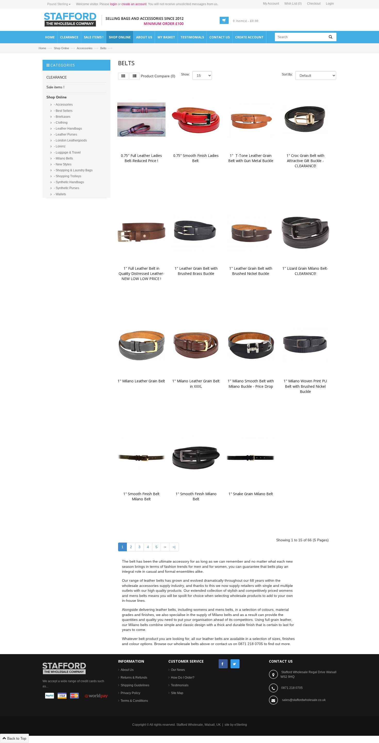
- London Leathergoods (70, 140)
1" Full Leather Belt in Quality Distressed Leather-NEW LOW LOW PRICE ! (141, 273)
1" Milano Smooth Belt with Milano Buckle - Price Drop (251, 383)
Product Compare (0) (158, 76)
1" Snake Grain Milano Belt (250, 493)
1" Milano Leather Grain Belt (141, 380)
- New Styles (62, 164)
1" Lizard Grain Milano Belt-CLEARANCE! (305, 271)
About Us (127, 670)
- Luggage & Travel (67, 152)
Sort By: (287, 74)
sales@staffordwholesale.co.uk (304, 700)
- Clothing (60, 122)
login (113, 4)
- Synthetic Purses (66, 188)
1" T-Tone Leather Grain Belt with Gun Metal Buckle (250, 158)
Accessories (85, 48)
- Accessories (63, 104)
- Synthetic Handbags (68, 182)
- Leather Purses (65, 134)
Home (42, 48)
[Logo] (64, 668)
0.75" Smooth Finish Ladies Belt (196, 158)
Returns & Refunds (134, 677)
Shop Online (61, 48)
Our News (178, 670)
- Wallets (59, 194)
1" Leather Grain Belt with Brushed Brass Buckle (197, 271)
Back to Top (16, 738)
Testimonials (179, 685)
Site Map (177, 693)
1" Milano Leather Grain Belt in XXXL (196, 383)
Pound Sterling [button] (57, 4)
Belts (103, 48)
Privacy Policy (130, 693)
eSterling (240, 725)
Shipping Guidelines (135, 685)
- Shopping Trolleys (67, 176)
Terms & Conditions (134, 701)
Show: (185, 74)
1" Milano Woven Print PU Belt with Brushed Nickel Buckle (306, 386)
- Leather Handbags (67, 128)
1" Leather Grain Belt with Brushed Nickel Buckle (251, 271)
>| (174, 547)
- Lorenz (59, 146)
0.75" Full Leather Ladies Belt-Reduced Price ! (142, 158)
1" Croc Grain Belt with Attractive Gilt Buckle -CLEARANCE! (305, 160)
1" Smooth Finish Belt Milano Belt (142, 496)
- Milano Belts (63, 158)
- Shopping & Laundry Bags (73, 170)
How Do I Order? (182, 677)
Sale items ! (55, 87)
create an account (133, 4)
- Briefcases (61, 117)
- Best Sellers (62, 111)
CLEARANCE (56, 77)
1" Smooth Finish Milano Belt (197, 496)
